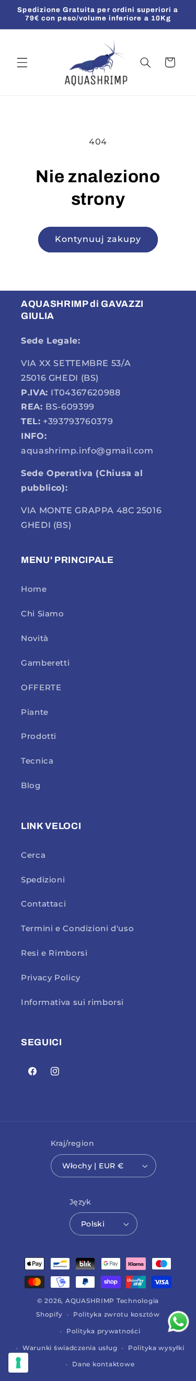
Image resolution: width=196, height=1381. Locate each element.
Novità (35, 638)
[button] (22, 62)
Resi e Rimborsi (54, 953)
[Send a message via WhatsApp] (178, 1321)
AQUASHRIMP (89, 1301)
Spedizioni (43, 880)
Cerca (33, 855)
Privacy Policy (50, 977)
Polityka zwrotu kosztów (116, 1314)
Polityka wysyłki (156, 1348)
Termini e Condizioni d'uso (77, 928)
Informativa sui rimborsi (72, 1002)
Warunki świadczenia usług (69, 1348)
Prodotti (38, 736)
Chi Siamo (42, 613)
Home (34, 589)
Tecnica (37, 761)
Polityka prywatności (103, 1331)
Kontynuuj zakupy (98, 239)
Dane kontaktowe (103, 1364)
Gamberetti (45, 663)
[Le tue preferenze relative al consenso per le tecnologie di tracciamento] (18, 1363)
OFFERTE (41, 687)
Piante (35, 712)
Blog (31, 785)
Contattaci (43, 904)
